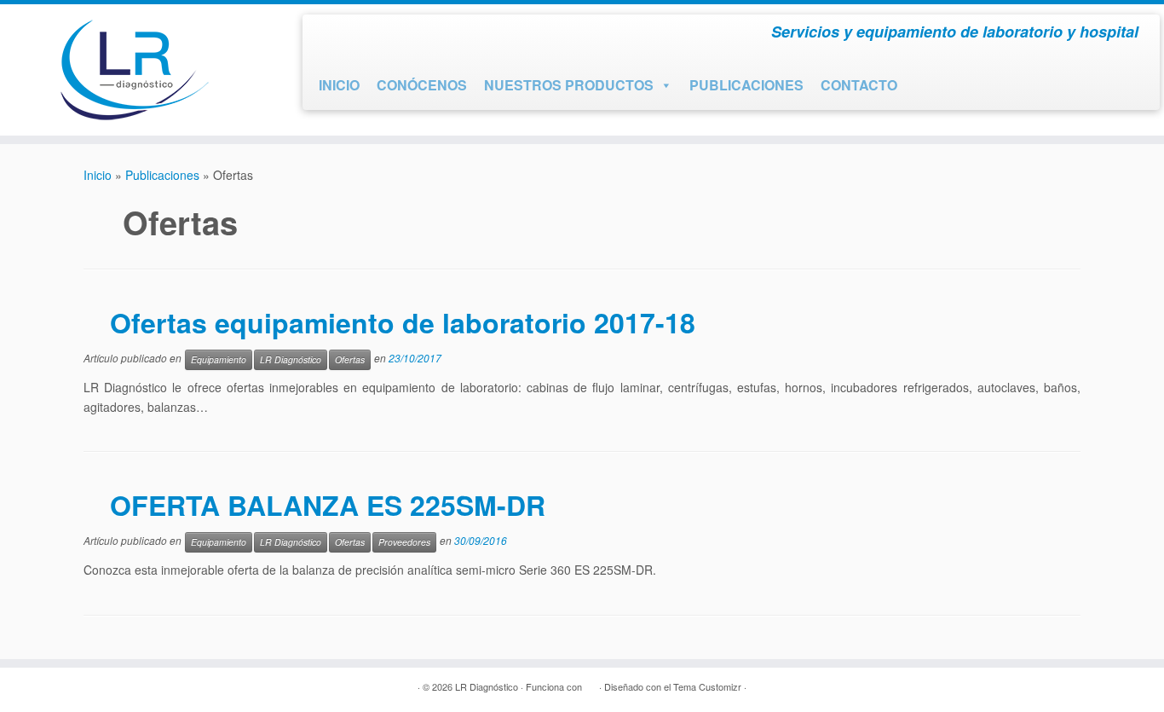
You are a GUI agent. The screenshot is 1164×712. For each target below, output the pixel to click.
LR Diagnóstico (290, 359)
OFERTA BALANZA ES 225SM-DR (327, 504)
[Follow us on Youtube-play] (361, 35)
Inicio (98, 174)
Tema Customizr (707, 686)
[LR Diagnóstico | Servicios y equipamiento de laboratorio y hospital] (134, 70)
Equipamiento (218, 359)
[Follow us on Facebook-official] (330, 35)
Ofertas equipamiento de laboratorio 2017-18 (402, 322)
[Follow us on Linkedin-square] (392, 35)
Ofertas (350, 359)
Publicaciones (162, 174)
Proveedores (404, 541)
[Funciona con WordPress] (590, 683)
